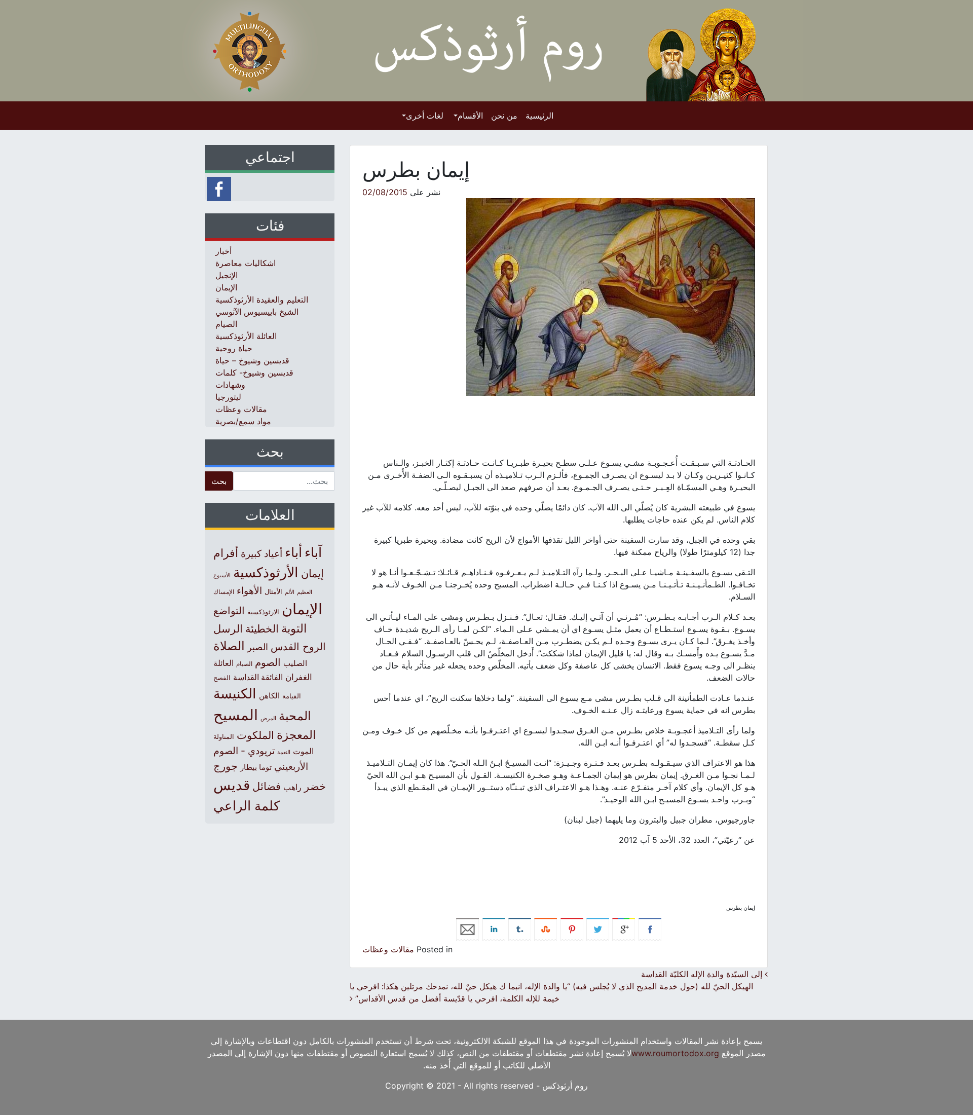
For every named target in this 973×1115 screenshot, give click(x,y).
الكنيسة (234, 693)
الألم (289, 592)
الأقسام (470, 115)
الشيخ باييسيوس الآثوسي (256, 312)
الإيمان (226, 287)
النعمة (283, 752)
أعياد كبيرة (261, 554)
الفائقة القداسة (258, 677)
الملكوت (255, 735)
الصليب (295, 663)
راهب (292, 787)
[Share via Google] (623, 928)
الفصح (222, 678)
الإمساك (223, 592)
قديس (231, 785)
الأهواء (249, 590)
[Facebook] (219, 188)
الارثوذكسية (263, 612)
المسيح (235, 715)
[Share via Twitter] (597, 928)
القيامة (291, 696)
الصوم (268, 662)
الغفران (298, 677)
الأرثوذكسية (265, 572)
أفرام (225, 553)
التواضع (229, 610)
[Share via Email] (467, 928)
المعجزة (296, 734)
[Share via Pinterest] (571, 928)
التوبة (294, 628)
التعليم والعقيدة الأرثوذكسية (261, 299)
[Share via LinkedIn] (493, 928)
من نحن (504, 115)
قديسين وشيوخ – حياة (252, 360)
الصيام (226, 324)
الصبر (257, 647)
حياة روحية (233, 348)
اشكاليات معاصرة (245, 263)
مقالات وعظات (388, 949)
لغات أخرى (424, 115)
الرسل (228, 628)
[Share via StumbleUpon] (545, 928)
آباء (313, 552)
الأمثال (273, 591)
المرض (268, 718)
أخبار (223, 251)
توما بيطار (256, 767)
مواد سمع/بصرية (243, 421)
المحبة (295, 716)
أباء (293, 552)
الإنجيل (226, 275)
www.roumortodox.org (675, 1053)
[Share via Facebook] (650, 928)
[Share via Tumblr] (519, 928)
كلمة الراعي (246, 805)
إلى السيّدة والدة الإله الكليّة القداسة (703, 974)
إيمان (312, 573)
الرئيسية (539, 115)
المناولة (223, 736)
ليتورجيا (228, 397)
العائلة (223, 663)
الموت (303, 751)
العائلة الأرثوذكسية (246, 336)
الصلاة (229, 646)
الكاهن (269, 695)
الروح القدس (298, 647)
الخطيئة (262, 628)
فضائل (266, 786)
